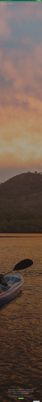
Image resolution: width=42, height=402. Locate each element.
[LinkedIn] (36, 0)
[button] (27, 3)
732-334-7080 (3, 0)
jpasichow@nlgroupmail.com (9, 0)
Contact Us (39, 0)
